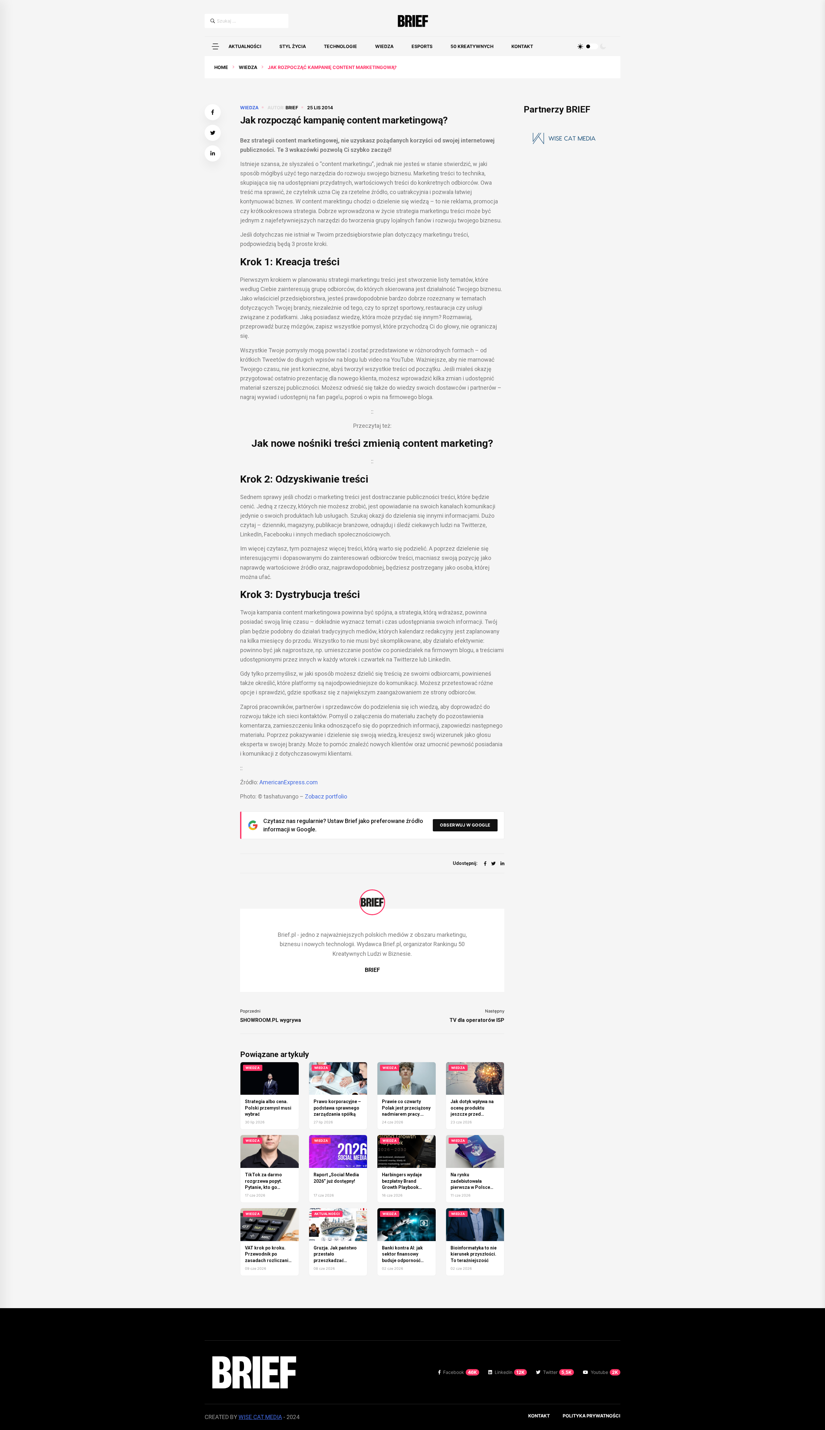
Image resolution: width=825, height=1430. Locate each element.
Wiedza (384, 46)
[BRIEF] (412, 21)
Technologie (340, 46)
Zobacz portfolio (326, 796)
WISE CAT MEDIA (260, 1417)
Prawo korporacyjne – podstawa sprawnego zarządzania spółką (337, 1108)
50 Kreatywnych (472, 46)
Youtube (604, 1372)
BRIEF (292, 107)
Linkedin (510, 1372)
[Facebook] (485, 863)
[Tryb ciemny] (603, 46)
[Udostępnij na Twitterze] (213, 133)
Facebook (460, 1372)
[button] (215, 46)
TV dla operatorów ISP (477, 1020)
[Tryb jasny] (580, 46)
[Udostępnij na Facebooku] (213, 112)
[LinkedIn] (502, 863)
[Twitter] (493, 863)
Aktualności (244, 46)
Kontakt (522, 46)
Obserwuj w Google (465, 825)
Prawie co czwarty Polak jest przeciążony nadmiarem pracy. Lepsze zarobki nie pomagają (406, 1114)
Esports (422, 46)
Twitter (557, 1372)
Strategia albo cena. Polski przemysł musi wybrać (268, 1108)
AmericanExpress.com (288, 782)
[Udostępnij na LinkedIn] (213, 153)
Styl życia (292, 46)
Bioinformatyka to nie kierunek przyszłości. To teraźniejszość (474, 1254)
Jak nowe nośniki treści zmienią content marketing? (372, 443)
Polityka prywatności (591, 1415)
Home (221, 67)
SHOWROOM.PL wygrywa (270, 1020)
